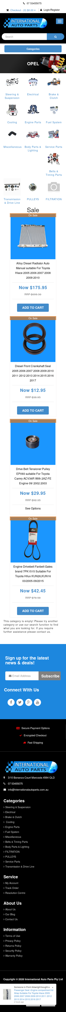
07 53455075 (34, 3)
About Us (10, 909)
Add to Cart (33, 307)
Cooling (12, 122)
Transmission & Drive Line (12, 200)
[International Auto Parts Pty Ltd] (25, 23)
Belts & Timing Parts (54, 172)
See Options (33, 508)
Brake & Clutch (54, 96)
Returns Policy (13, 945)
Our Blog (10, 914)
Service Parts (53, 147)
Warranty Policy (14, 955)
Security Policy (13, 950)
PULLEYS (33, 199)
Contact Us (11, 919)
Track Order (12, 888)
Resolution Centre (15, 893)
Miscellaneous (13, 147)
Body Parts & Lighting (33, 148)
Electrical (33, 94)
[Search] (55, 36)
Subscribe (50, 675)
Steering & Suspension (12, 96)
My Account (11, 883)
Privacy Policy (13, 941)
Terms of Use (12, 936)
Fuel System (54, 122)
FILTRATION (54, 199)
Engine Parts (33, 122)
